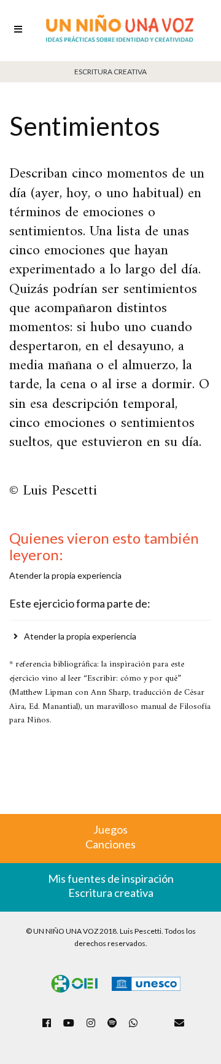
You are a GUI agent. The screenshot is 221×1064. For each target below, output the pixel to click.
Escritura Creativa (110, 71)
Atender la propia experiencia (80, 636)
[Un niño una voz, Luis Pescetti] (119, 30)
